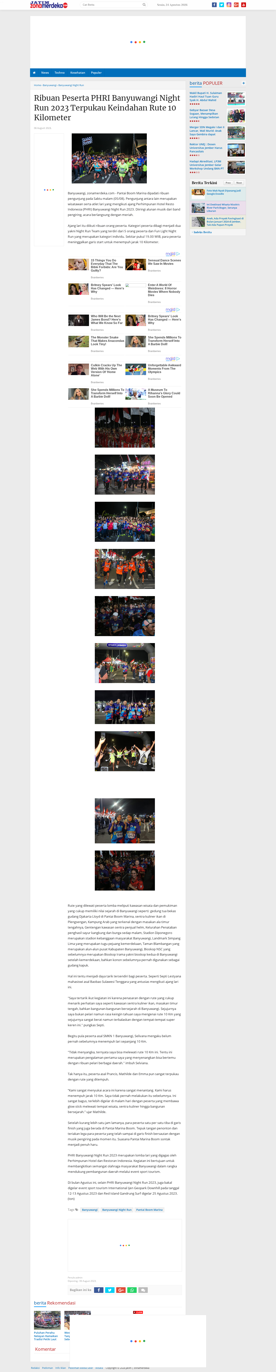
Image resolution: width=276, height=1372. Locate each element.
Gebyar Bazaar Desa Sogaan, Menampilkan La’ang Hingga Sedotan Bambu (204, 115)
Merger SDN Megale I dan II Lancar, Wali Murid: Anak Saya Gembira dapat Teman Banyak (207, 132)
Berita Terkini (204, 183)
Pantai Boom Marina (149, 1210)
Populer (96, 72)
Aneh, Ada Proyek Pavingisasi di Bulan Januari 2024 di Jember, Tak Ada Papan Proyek (225, 221)
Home (37, 85)
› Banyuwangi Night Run (70, 85)
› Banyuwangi (49, 85)
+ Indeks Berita (202, 232)
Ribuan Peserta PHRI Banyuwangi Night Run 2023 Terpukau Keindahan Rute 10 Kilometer (107, 107)
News (45, 72)
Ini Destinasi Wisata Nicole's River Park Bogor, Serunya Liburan (223, 208)
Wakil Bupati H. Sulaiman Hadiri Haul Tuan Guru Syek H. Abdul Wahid (206, 96)
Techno (60, 72)
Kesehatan (77, 72)
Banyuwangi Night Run (117, 1210)
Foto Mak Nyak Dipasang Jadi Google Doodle (224, 192)
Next (239, 182)
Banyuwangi (90, 1210)
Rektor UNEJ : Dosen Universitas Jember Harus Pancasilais (206, 147)
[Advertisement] (138, 42)
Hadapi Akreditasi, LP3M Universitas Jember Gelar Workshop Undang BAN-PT (207, 165)
